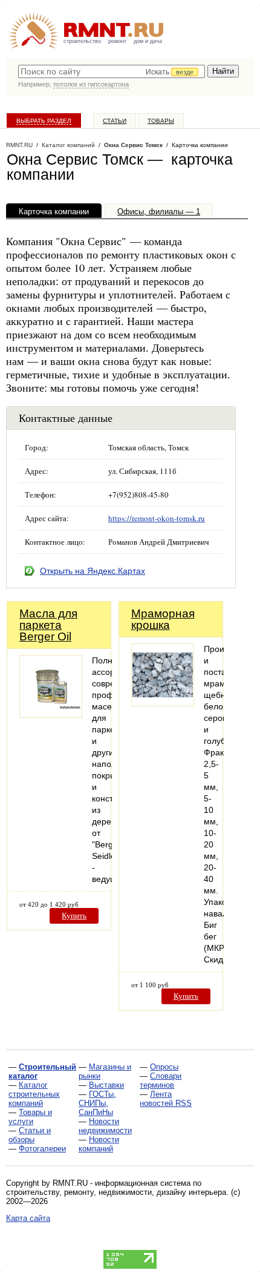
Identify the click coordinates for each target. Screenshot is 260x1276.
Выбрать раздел (43, 120)
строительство (82, 41)
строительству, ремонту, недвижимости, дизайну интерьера (116, 1192)
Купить (74, 915)
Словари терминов (160, 1080)
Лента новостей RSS (166, 1099)
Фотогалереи (42, 1148)
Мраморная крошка (163, 619)
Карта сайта (28, 1218)
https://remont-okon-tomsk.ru (156, 518)
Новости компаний (99, 1144)
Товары (161, 120)
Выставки (106, 1085)
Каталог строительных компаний (34, 1094)
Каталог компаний (68, 145)
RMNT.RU (19, 145)
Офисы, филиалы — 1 (158, 211)
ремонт (117, 41)
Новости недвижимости (105, 1126)
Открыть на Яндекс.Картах (92, 571)
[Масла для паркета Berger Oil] (51, 714)
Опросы (164, 1066)
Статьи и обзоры (29, 1135)
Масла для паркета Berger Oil (48, 625)
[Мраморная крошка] (162, 703)
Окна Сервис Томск (133, 145)
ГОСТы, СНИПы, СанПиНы (97, 1103)
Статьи (114, 120)
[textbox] (111, 71)
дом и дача (148, 41)
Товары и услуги (30, 1117)
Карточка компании (54, 211)
